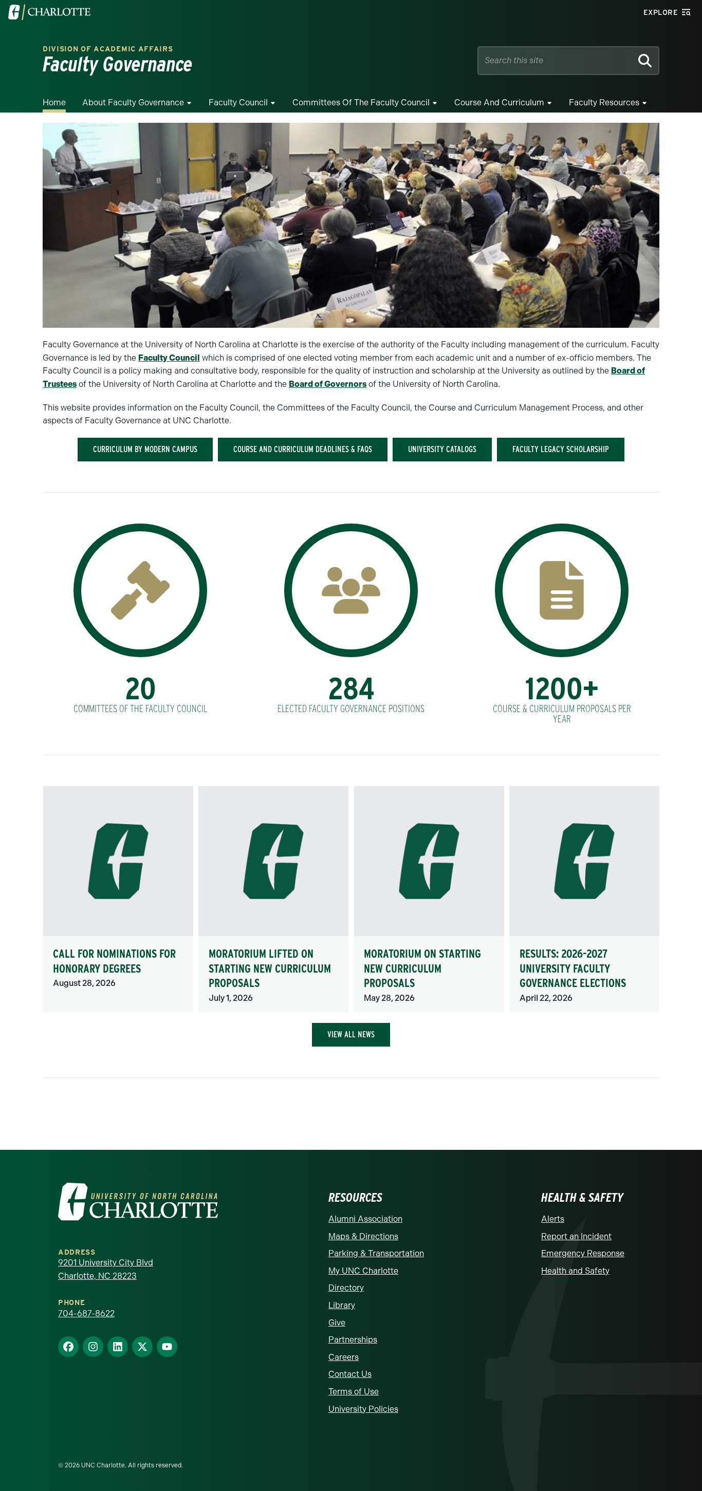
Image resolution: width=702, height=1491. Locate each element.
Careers (343, 1357)
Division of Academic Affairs (108, 49)
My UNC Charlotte (363, 1271)
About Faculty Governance (133, 102)
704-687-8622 (86, 1313)
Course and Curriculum (499, 102)
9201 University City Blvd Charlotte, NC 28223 (105, 1269)
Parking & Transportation (376, 1253)
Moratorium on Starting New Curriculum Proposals (422, 968)
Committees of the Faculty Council (361, 102)
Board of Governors (327, 384)
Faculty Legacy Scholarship (560, 449)
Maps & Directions (363, 1236)
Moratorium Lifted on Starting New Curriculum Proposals (270, 968)
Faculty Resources (604, 102)
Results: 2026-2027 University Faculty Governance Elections (573, 968)
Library (341, 1305)
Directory (346, 1288)
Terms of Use (353, 1391)
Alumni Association (365, 1219)
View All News (351, 1034)
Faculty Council (238, 102)
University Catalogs (442, 449)
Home (54, 102)
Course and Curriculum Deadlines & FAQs (302, 449)
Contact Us (350, 1374)
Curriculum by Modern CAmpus (145, 449)
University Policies (363, 1409)
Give (336, 1323)
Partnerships (352, 1340)
